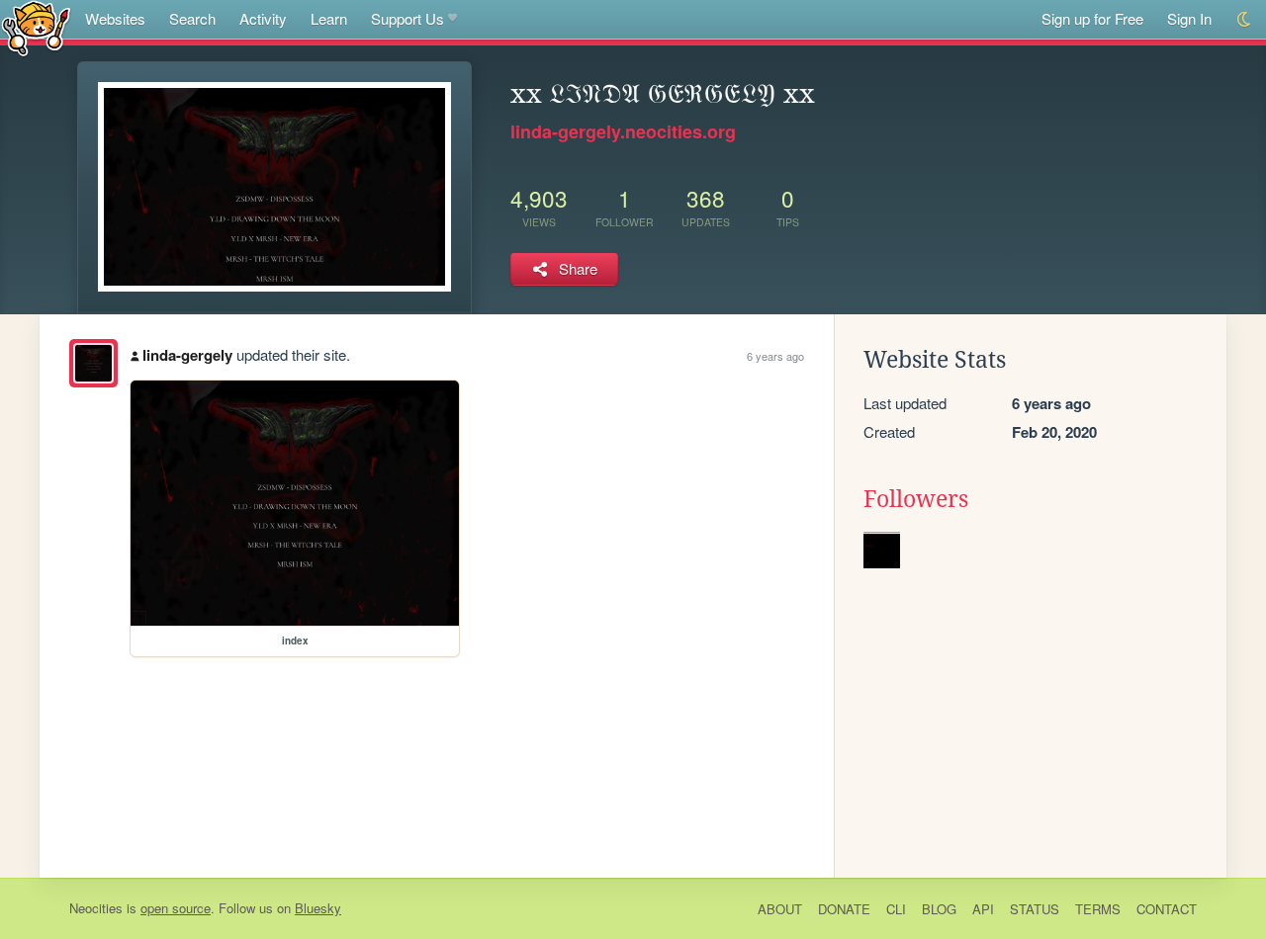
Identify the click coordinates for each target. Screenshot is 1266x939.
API (983, 908)
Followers (915, 499)
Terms (1098, 908)
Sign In (1189, 18)
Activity (263, 18)
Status (1034, 908)
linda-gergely (187, 355)
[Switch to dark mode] (1244, 19)
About (780, 908)
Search (192, 18)
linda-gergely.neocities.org (623, 131)
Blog (939, 908)
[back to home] (36, 27)
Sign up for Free (1092, 18)
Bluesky (318, 907)
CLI (896, 908)
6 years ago (775, 356)
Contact (1166, 908)
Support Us (407, 18)
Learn (329, 18)
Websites (115, 18)
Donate (844, 908)
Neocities (96, 907)
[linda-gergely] (93, 363)
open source (175, 907)
